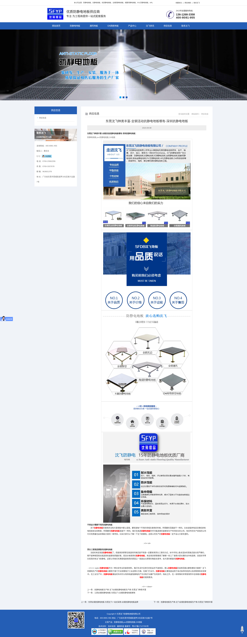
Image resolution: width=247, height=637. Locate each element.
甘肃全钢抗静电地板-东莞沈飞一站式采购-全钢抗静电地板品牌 (113, 602)
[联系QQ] (47, 156)
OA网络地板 (113, 26)
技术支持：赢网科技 (116, 626)
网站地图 (188, 3)
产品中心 (132, 26)
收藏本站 (179, 3)
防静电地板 (75, 26)
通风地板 (94, 26)
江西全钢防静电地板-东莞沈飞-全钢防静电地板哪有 (114, 593)
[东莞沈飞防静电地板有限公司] (55, 13)
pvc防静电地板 (103, 137)
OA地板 (112, 137)
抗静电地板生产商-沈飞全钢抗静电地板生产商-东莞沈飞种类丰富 (120, 590)
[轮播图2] (123, 64)
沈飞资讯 (150, 26)
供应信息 (168, 26)
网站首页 (56, 26)
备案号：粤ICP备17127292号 (137, 626)
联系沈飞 (197, 3)
